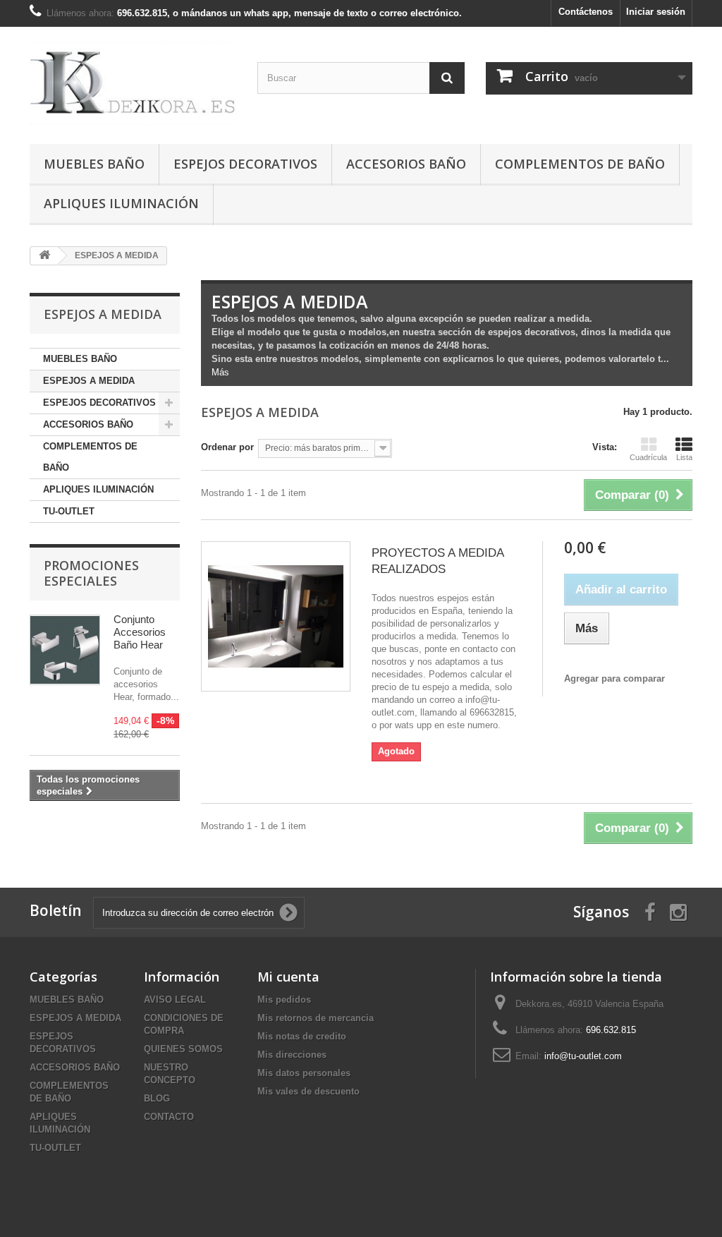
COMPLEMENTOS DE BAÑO (580, 163)
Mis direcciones (291, 1054)
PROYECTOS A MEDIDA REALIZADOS (437, 561)
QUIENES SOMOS (183, 1049)
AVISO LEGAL (175, 999)
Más (220, 372)
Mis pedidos (284, 999)
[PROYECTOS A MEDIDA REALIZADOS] (275, 616)
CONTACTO (169, 1116)
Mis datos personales (303, 1073)
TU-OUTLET (68, 511)
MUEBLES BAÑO (94, 163)
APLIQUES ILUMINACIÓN (121, 203)
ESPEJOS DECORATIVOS (245, 163)
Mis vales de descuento (308, 1091)
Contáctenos (585, 11)
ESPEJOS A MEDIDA (89, 380)
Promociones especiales (91, 573)
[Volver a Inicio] (44, 256)
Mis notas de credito (301, 1036)
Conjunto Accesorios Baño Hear (140, 632)
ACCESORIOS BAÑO (406, 163)
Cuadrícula (648, 457)
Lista (684, 457)
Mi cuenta (288, 976)
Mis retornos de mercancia (315, 1018)
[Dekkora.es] (133, 81)
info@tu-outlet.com (583, 1056)
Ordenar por (227, 447)
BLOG (157, 1098)
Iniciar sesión (655, 11)
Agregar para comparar (614, 678)
